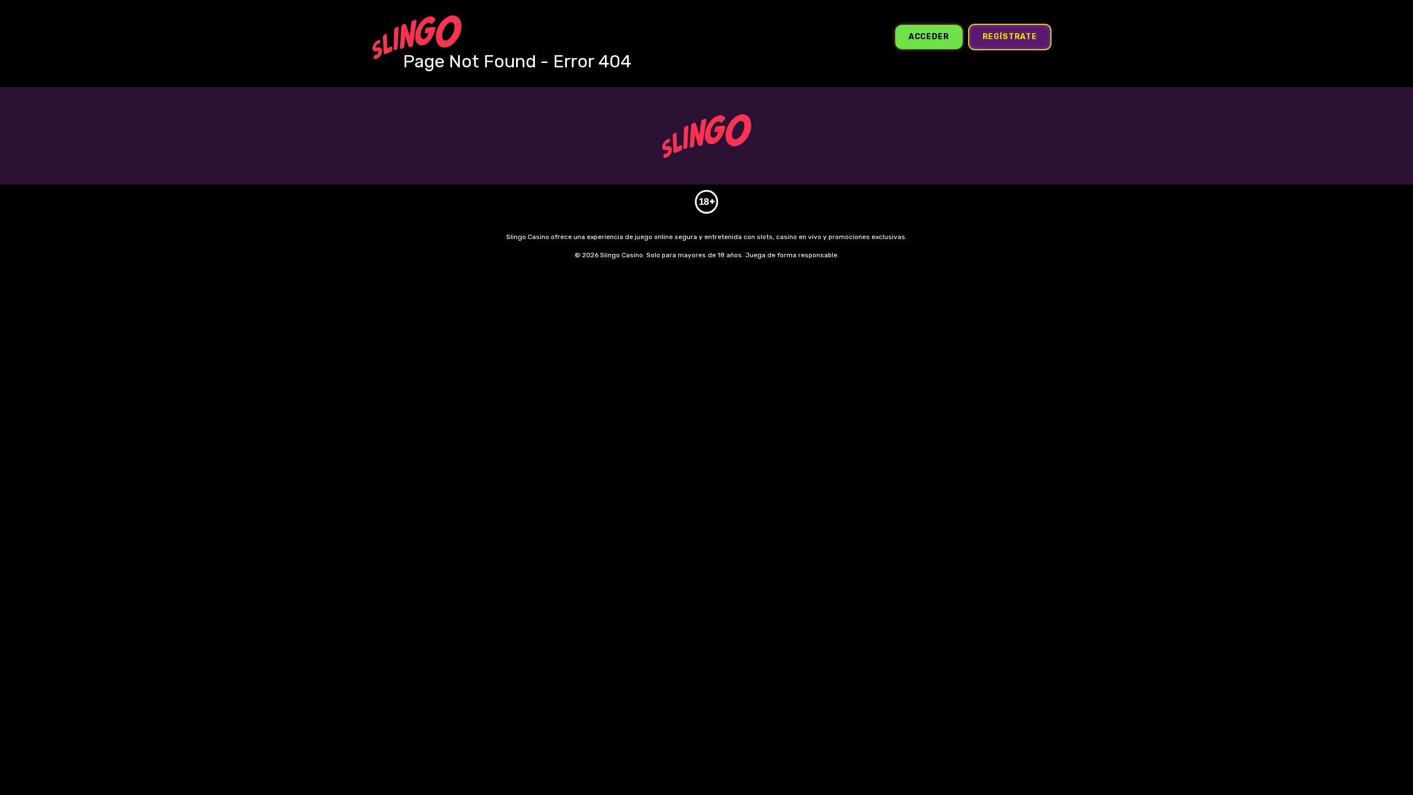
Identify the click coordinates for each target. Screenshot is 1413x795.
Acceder (929, 36)
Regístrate (1009, 36)
